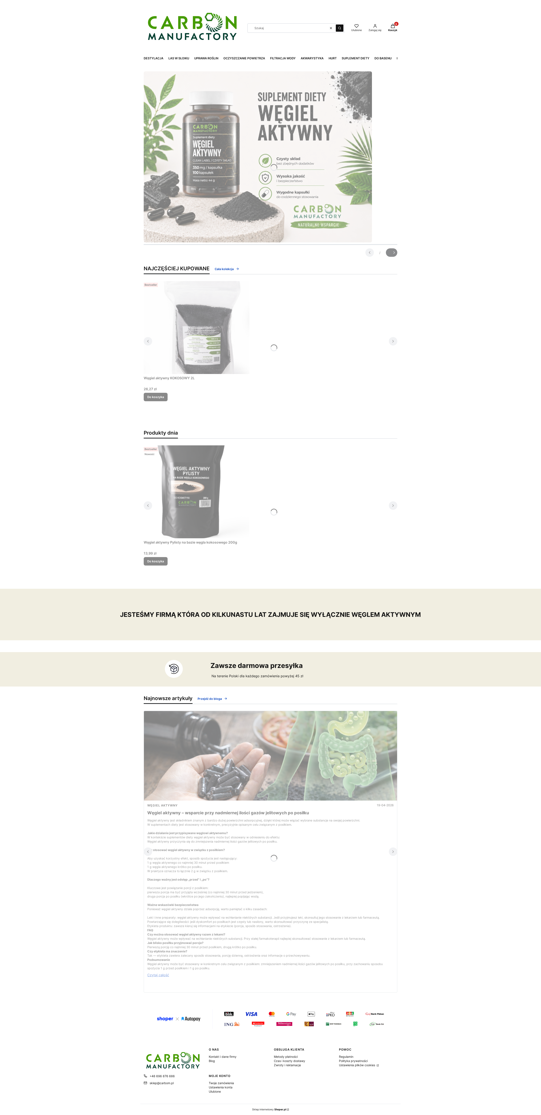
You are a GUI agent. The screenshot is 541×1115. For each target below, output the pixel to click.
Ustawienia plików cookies (357, 1065)
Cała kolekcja (224, 269)
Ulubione (215, 1091)
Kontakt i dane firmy (222, 1056)
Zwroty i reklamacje (287, 1065)
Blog (212, 1061)
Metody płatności (286, 1056)
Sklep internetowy (269, 1109)
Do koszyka (155, 397)
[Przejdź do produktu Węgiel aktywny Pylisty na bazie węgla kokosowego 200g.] (196, 491)
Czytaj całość (158, 975)
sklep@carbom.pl (162, 1083)
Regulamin (346, 1056)
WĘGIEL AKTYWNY (162, 805)
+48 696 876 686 (162, 1076)
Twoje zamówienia (221, 1083)
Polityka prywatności (353, 1061)
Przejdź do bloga (210, 698)
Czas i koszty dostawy (289, 1061)
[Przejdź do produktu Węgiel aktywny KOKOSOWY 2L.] (196, 327)
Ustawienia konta (220, 1087)
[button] (339, 28)
